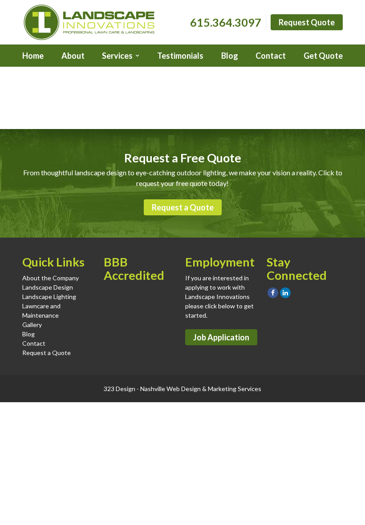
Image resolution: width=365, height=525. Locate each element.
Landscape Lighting (49, 296)
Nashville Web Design (170, 388)
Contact (271, 56)
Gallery (32, 324)
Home (33, 56)
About (73, 56)
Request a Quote (183, 207)
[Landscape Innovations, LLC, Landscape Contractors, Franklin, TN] (148, 307)
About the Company (50, 278)
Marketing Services (234, 388)
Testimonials (180, 56)
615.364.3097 (225, 22)
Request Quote (307, 22)
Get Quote (323, 56)
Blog (229, 56)
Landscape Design (47, 287)
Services (117, 56)
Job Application (221, 337)
